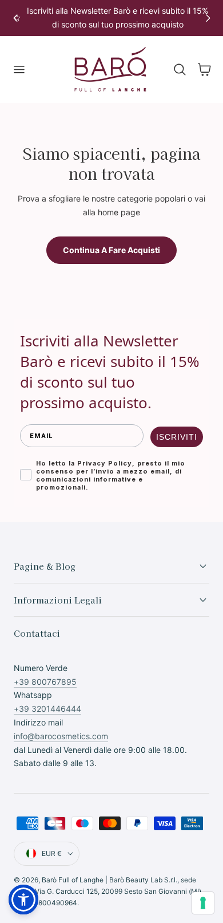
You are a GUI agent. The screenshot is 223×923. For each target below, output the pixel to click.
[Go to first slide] (208, 18)
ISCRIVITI (176, 436)
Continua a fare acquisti (111, 250)
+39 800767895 (45, 682)
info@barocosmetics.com (61, 736)
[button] (19, 70)
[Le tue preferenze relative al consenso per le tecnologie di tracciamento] (203, 903)
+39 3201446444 (47, 708)
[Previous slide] (15, 18)
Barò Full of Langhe (72, 879)
